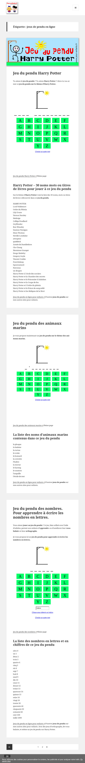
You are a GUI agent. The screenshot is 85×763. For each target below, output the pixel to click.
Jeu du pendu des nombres (24, 632)
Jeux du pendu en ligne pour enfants (28, 297)
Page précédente (9, 747)
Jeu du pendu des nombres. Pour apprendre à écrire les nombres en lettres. (38, 513)
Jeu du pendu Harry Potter (37, 73)
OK (7, 756)
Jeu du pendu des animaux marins (37, 325)
